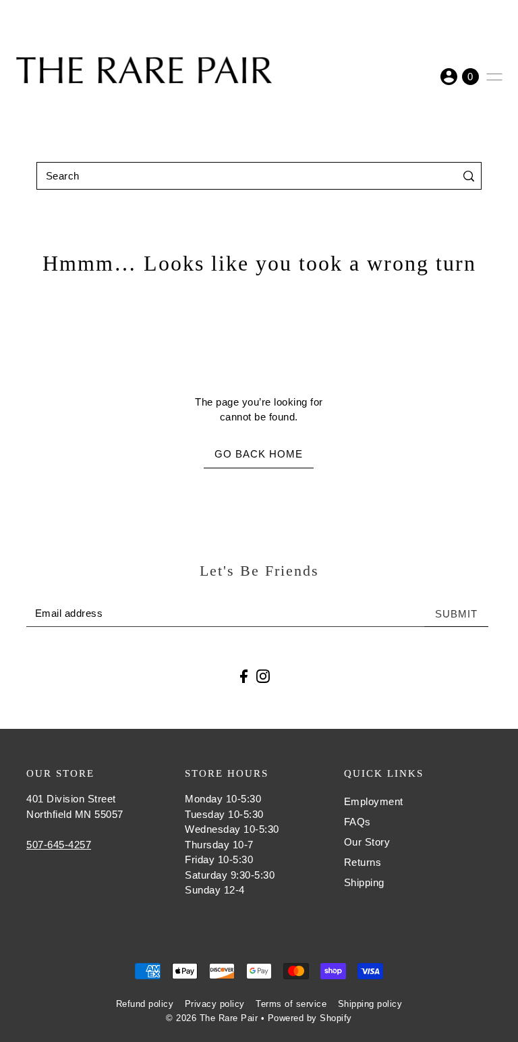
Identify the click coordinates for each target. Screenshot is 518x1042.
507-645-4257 (58, 844)
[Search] (468, 176)
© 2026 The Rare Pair (212, 1018)
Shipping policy (370, 1004)
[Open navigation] (494, 77)
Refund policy (145, 1004)
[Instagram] (263, 676)
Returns (363, 862)
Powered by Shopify (310, 1018)
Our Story (367, 842)
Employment (373, 801)
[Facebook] (244, 676)
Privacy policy (215, 1004)
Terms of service (291, 1004)
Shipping (364, 882)
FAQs (357, 821)
